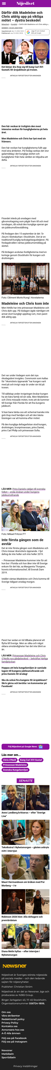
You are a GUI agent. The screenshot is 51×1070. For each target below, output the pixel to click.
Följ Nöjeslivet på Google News (22, 746)
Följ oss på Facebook (14, 1038)
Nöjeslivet (5, 24)
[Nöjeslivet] (25, 3)
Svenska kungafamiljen (15, 769)
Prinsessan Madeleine (15, 764)
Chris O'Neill (9, 760)
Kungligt (14, 24)
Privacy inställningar (25, 1066)
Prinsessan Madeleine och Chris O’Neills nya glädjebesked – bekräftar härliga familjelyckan (25, 658)
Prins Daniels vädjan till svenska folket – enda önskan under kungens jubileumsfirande (23, 492)
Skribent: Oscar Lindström (12, 28)
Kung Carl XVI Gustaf (31, 760)
